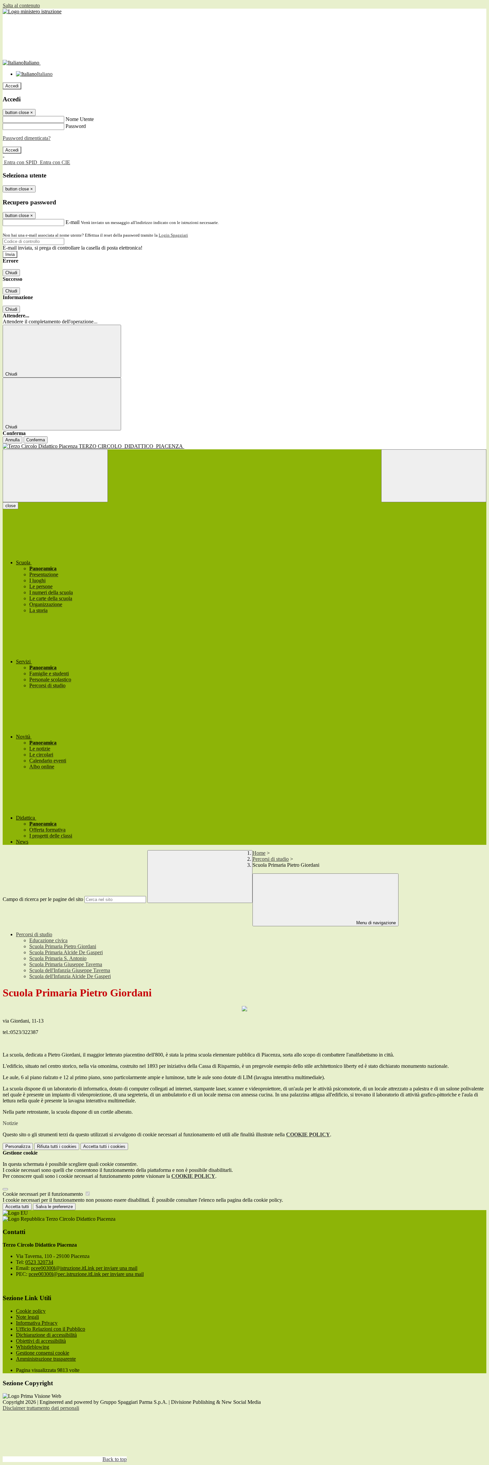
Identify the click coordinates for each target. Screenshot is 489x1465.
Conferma (35, 439)
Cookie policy (31, 1311)
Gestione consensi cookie (42, 1353)
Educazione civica (48, 940)
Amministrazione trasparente (46, 1359)
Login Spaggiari (173, 235)
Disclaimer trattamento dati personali (41, 1408)
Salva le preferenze (54, 1206)
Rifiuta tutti (57, 1146)
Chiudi (11, 272)
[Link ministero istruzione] (32, 11)
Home (258, 853)
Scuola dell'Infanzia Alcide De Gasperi (70, 976)
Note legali (27, 1317)
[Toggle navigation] (55, 475)
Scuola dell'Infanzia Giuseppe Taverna (69, 970)
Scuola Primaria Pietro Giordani (62, 946)
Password (76, 126)
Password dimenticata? (27, 138)
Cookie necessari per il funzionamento (43, 1194)
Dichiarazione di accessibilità (46, 1335)
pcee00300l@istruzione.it (84, 1268)
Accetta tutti (104, 1146)
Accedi (12, 85)
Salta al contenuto (21, 5)
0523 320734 (39, 1262)
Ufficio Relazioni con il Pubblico (50, 1329)
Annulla (12, 439)
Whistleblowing (32, 1347)
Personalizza (17, 1146)
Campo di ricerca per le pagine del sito (43, 899)
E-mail (73, 222)
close (10, 505)
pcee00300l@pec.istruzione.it (86, 1274)
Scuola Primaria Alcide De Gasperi (66, 952)
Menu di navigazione (375, 922)
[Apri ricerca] (433, 475)
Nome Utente (80, 119)
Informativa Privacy (37, 1323)
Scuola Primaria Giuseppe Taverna (65, 964)
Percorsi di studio (270, 859)
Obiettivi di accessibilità (41, 1341)
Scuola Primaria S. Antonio (57, 958)
